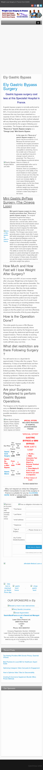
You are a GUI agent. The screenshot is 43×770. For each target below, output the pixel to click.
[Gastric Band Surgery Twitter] (41, 5)
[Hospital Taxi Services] (21, 609)
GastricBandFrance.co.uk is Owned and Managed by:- (21, 616)
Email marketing (29, 552)
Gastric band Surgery (7, 454)
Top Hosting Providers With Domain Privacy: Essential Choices (21, 656)
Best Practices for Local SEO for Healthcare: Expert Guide (20, 663)
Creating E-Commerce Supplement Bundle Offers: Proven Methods (19, 678)
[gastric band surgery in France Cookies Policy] (35, 588)
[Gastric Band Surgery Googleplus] (32, 5)
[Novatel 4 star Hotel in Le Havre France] (21, 605)
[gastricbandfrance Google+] (8, 588)
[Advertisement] (21, 49)
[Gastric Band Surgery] (21, 13)
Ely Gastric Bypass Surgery (20, 86)
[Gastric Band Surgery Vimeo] (38, 5)
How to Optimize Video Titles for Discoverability (18, 672)
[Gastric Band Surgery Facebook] (35, 5)
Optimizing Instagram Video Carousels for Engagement (21, 668)
